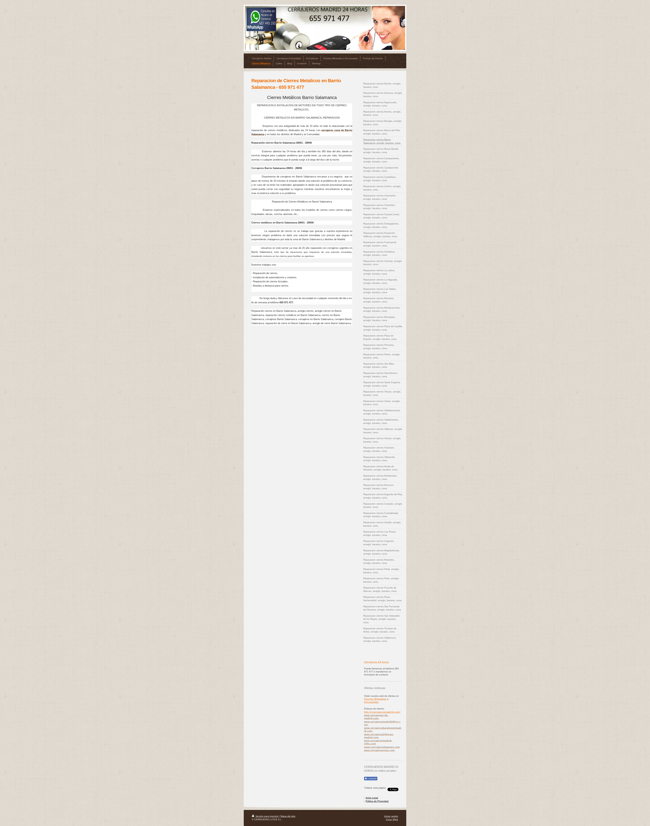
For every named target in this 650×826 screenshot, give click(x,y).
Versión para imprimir (267, 816)
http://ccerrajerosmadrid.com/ (382, 712)
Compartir (372, 778)
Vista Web (392, 819)
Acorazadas (371, 702)
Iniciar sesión (391, 816)
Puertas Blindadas (375, 699)
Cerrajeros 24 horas (376, 662)
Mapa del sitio (287, 816)
